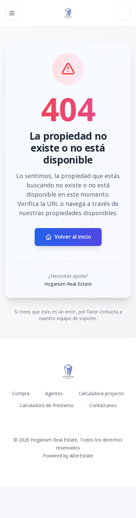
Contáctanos (103, 405)
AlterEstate (81, 455)
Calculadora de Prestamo (46, 405)
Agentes (54, 393)
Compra (20, 393)
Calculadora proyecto (101, 393)
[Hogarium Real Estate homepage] (68, 13)
